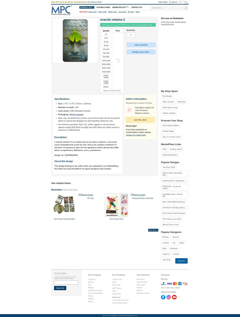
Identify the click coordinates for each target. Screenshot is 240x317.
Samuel (175, 237)
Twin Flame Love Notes (171, 219)
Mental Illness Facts (170, 225)
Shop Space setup (169, 107)
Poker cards (102, 12)
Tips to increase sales (171, 137)
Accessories (116, 294)
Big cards (131, 12)
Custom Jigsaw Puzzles (120, 300)
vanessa (165, 254)
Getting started (176, 149)
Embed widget (168, 131)
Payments (181, 102)
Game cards (92, 12)
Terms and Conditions (95, 293)
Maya (181, 243)
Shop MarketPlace (169, 155)
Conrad (176, 254)
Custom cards (117, 279)
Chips (114, 291)
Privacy (90, 296)
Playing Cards (103, 7)
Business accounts (143, 293)
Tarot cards (122, 12)
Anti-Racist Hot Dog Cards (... (174, 208)
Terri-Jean (166, 260)
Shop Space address (170, 125)
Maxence (174, 248)
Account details (142, 282)
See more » (153, 230)
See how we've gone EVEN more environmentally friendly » (128, 25)
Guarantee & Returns (95, 290)
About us (91, 282)
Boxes (114, 282)
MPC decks (116, 288)
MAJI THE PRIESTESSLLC (173, 202)
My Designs (167, 96)
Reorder (139, 290)
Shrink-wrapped (76, 114)
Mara (164, 248)
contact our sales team (136, 135)
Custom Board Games (120, 303)
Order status (141, 285)
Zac (174, 243)
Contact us (91, 279)
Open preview (141, 45)
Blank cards (116, 285)
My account (141, 279)
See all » (181, 261)
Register (139, 287)
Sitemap (90, 299)
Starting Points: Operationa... (174, 181)
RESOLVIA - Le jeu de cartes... (171, 187)
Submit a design (169, 113)
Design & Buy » (87, 7)
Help (89, 285)
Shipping (91, 287)
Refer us (91, 301)
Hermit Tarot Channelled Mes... (172, 174)
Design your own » (141, 52)
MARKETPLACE (120, 7)
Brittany (165, 237)
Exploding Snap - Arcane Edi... (172, 195)
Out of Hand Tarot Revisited (173, 213)
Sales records (168, 102)
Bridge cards (112, 12)
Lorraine (165, 243)
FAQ (164, 149)
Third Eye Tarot (168, 167)
